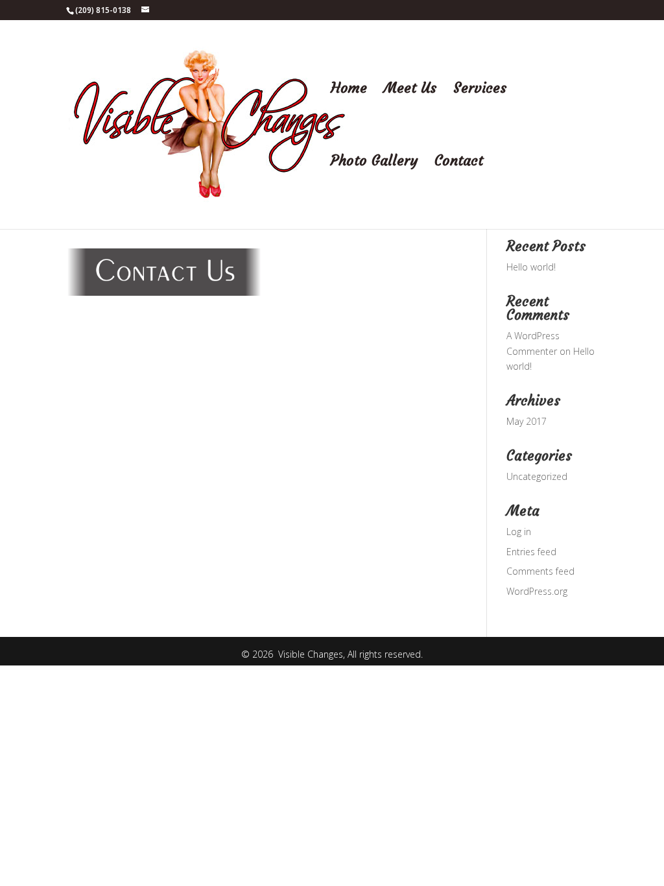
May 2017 (526, 421)
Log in (518, 531)
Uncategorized (536, 476)
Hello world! (531, 267)
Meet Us (410, 90)
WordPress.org (536, 591)
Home (349, 90)
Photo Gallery (374, 162)
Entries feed (531, 551)
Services (479, 90)
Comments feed (540, 571)
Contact (458, 162)
